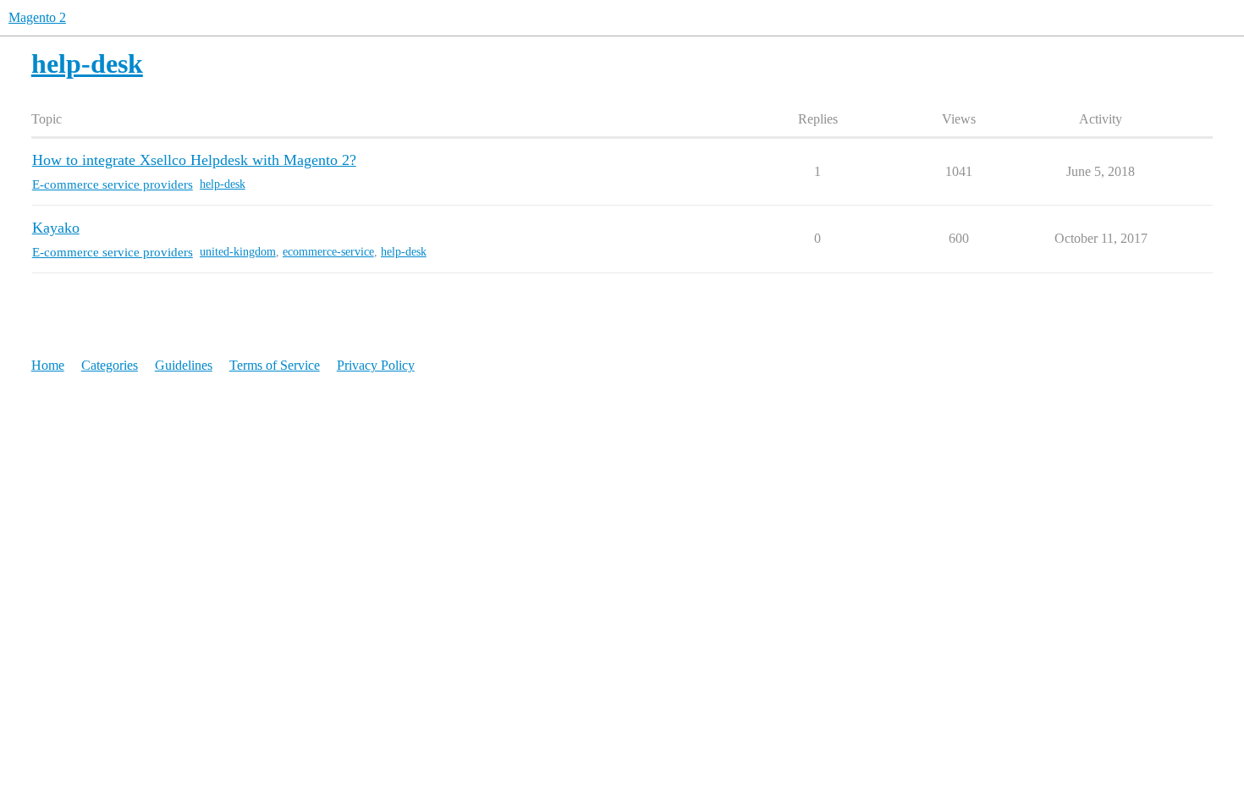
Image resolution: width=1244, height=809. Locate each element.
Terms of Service (274, 365)
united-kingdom (238, 251)
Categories (109, 365)
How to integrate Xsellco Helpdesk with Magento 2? (194, 159)
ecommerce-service (328, 251)
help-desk (222, 184)
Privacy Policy (376, 365)
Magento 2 (37, 17)
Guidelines (183, 365)
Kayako (56, 227)
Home (47, 365)
